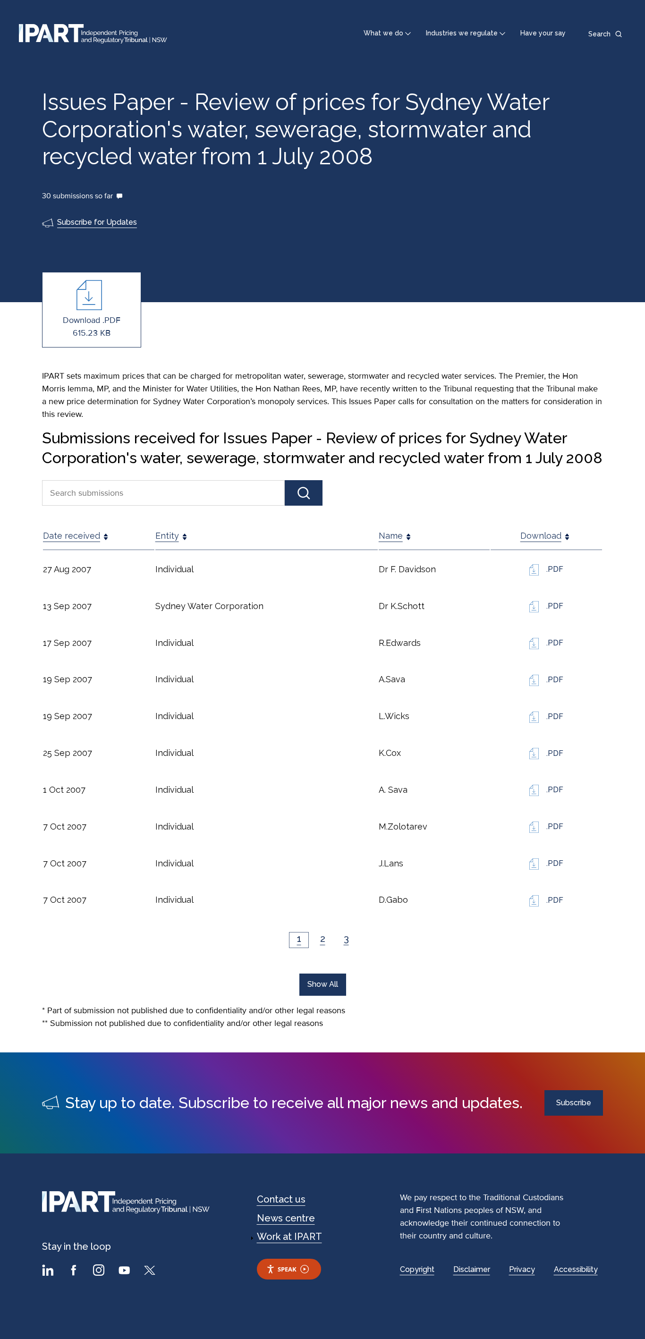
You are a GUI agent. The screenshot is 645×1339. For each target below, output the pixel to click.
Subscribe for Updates (97, 222)
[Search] (303, 493)
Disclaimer (471, 1269)
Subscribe (573, 1102)
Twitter (151, 1271)
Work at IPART (289, 1236)
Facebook (75, 1271)
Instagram (100, 1271)
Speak (287, 1269)
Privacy (522, 1269)
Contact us (281, 1199)
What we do (383, 33)
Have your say (543, 33)
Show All (322, 984)
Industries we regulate (462, 33)
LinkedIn (49, 1271)
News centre (286, 1218)
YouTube (126, 1271)
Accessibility (576, 1269)
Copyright (417, 1269)
